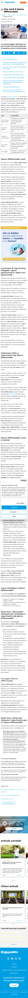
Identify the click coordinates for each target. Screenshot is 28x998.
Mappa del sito (14, 973)
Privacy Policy (24, 992)
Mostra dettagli (20, 503)
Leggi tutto (19, 875)
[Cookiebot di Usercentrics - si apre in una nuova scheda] (20, 480)
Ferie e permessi (6, 860)
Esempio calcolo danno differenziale (13, 74)
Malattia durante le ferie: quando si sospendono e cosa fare (11, 863)
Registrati (23, 2)
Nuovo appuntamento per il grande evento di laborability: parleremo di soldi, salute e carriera (12, 915)
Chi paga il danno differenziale (11, 87)
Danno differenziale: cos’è (10, 59)
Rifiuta (14, 516)
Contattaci (14, 967)
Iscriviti (14, 828)
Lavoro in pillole (11, 14)
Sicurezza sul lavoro (8, 803)
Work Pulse (5, 905)
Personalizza (13, 511)
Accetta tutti (14, 507)
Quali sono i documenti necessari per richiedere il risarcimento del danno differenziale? (13, 82)
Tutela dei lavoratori (22, 14)
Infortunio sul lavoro (7, 16)
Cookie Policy (14, 994)
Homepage (3, 14)
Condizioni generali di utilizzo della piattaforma (14, 970)
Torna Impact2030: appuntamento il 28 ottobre (12, 908)
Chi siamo (14, 964)
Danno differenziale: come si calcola (13, 71)
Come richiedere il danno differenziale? (14, 77)
